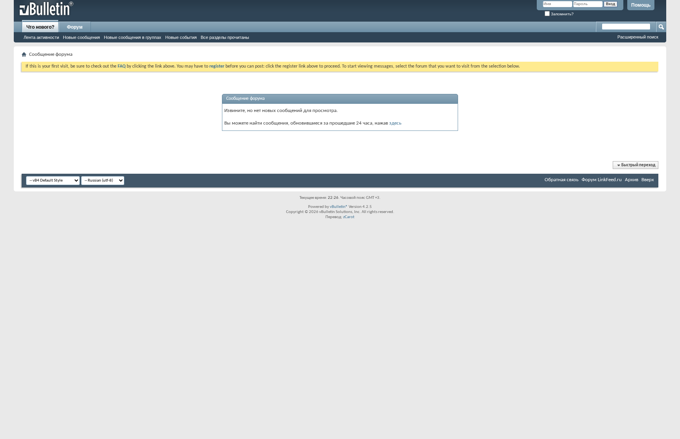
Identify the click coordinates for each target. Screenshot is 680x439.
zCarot (349, 217)
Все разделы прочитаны (225, 37)
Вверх (647, 179)
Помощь (640, 5)
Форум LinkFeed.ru (602, 179)
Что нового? (40, 27)
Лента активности (41, 37)
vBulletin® (339, 207)
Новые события (181, 37)
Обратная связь (561, 179)
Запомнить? (562, 14)
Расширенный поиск (637, 37)
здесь (395, 123)
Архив (631, 179)
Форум (75, 27)
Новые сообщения (81, 37)
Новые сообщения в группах (132, 37)
